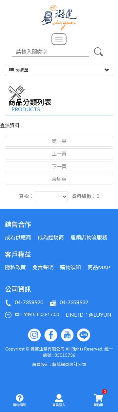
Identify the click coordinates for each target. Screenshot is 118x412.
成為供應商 (18, 237)
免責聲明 (42, 267)
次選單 (21, 70)
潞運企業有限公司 (59, 17)
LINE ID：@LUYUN (88, 314)
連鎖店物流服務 (88, 237)
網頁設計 (40, 364)
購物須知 (19, 405)
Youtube (67, 335)
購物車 (99, 398)
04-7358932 (74, 302)
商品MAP (99, 267)
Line (83, 335)
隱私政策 (15, 267)
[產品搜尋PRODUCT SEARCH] (98, 52)
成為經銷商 (51, 237)
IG (34, 335)
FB (50, 335)
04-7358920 (29, 302)
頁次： (26, 196)
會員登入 (59, 405)
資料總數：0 (85, 196)
